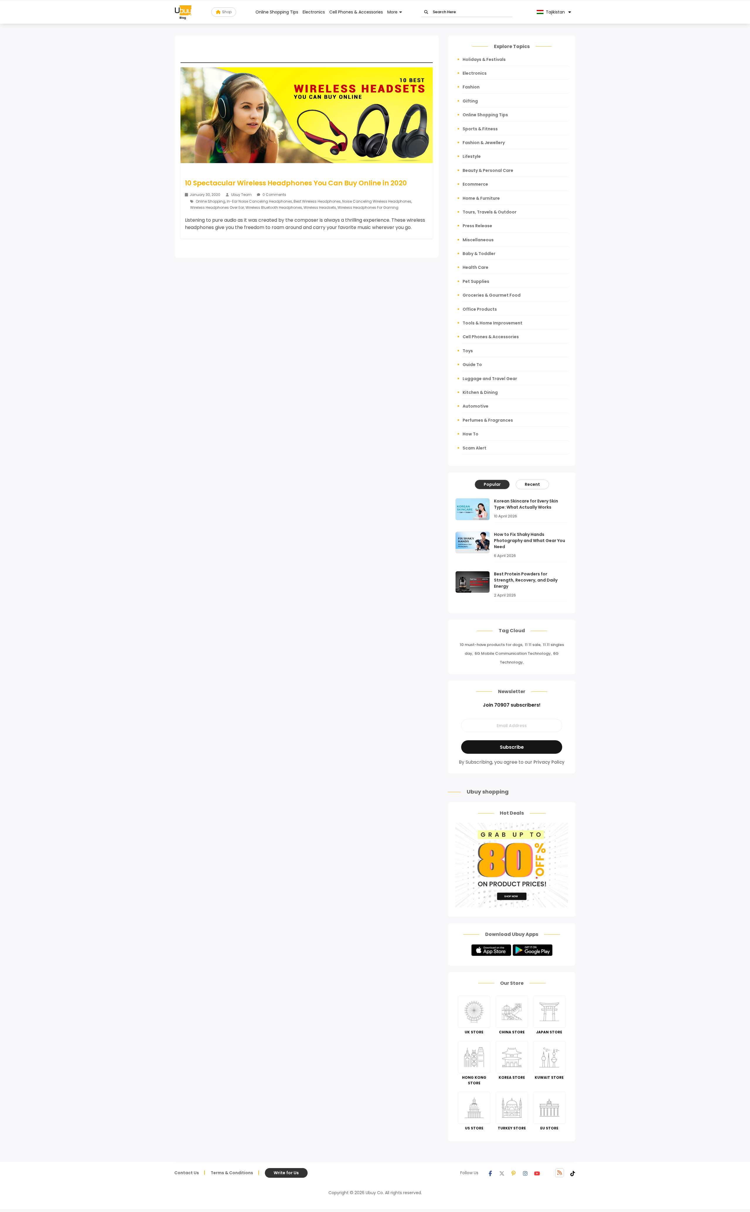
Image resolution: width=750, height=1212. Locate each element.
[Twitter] (502, 1173)
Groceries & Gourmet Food (492, 295)
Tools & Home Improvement (492, 323)
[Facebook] (490, 1173)
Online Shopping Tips (276, 12)
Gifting (470, 101)
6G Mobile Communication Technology (513, 653)
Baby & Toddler (479, 254)
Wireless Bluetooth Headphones (274, 207)
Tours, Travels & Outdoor (490, 212)
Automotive (475, 406)
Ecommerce (475, 184)
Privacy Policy (549, 762)
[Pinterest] (514, 1173)
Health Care (475, 267)
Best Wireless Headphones (317, 201)
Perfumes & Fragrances (488, 420)
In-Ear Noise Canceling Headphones (259, 201)
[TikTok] (573, 1173)
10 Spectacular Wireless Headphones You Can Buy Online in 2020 (296, 183)
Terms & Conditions (232, 1173)
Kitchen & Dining (480, 392)
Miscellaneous (478, 240)
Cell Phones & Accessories (356, 12)
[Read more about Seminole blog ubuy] (183, 12)
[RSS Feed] (559, 1172)
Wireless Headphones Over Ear (217, 207)
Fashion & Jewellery (484, 143)
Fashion (471, 87)
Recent (532, 484)
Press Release (477, 226)
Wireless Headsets (320, 207)
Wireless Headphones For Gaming (368, 207)
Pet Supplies (476, 281)
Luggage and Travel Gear (490, 379)
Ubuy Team (241, 194)
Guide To (472, 364)
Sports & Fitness (480, 129)
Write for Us (286, 1173)
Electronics (314, 12)
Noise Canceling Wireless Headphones (376, 201)
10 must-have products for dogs (491, 644)
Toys (468, 351)
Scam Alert (474, 448)
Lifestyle (472, 156)
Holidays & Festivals (484, 59)
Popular (492, 484)
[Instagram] (525, 1173)
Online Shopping (210, 201)
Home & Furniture (481, 198)
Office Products (480, 309)
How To (470, 434)
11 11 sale (533, 644)
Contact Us (186, 1173)
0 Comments (274, 194)
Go (426, 12)
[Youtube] (537, 1173)
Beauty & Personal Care (488, 170)
